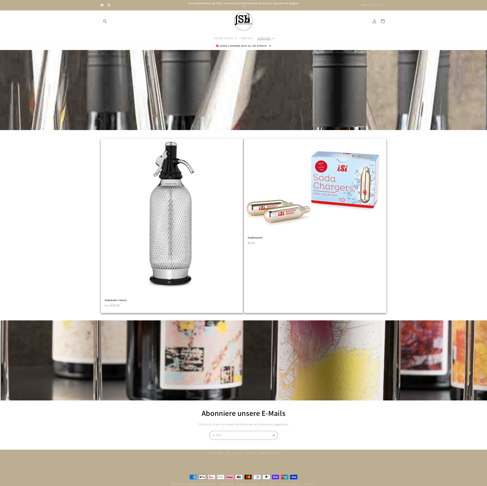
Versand (272, 484)
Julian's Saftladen (187, 484)
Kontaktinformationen (290, 484)
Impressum (310, 484)
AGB (263, 484)
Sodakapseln (255, 237)
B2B (227, 453)
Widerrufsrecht (226, 484)
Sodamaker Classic (116, 300)
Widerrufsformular (268, 453)
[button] (105, 21)
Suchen (238, 453)
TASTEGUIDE (215, 453)
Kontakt (250, 453)
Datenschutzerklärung (247, 484)
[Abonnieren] (273, 435)
